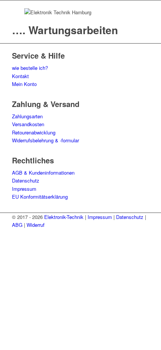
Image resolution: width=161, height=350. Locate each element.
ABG (17, 224)
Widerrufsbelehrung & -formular (45, 140)
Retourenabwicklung (33, 132)
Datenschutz (25, 180)
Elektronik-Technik (63, 216)
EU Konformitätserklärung (40, 196)
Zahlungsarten (27, 116)
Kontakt (20, 76)
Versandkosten (28, 124)
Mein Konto (24, 84)
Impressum (24, 188)
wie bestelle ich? (30, 67)
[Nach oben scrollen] (2, 233)
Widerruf (36, 224)
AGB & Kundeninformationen (43, 172)
